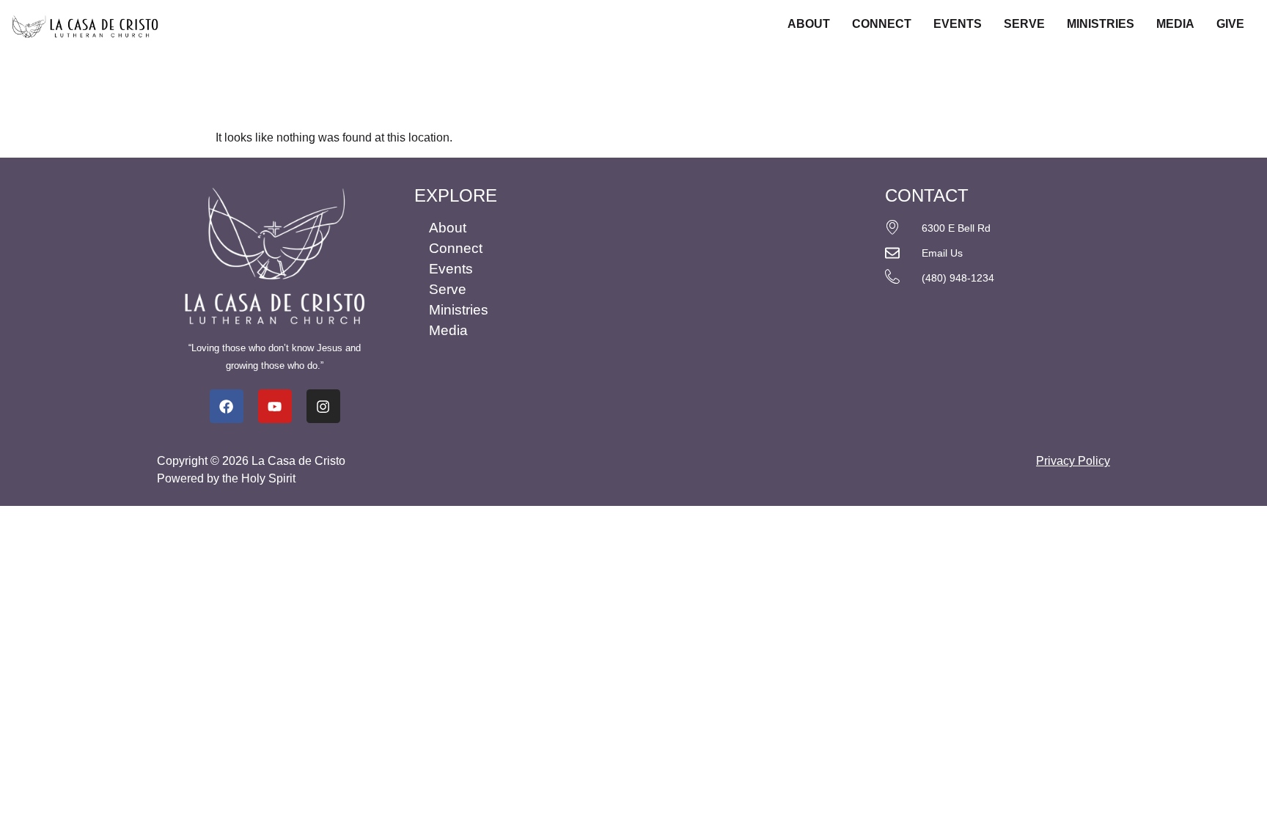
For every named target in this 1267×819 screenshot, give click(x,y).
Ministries (1100, 24)
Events (957, 24)
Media (1175, 24)
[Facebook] (226, 406)
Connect (881, 24)
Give (1230, 24)
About (808, 24)
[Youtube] (275, 406)
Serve (1024, 24)
